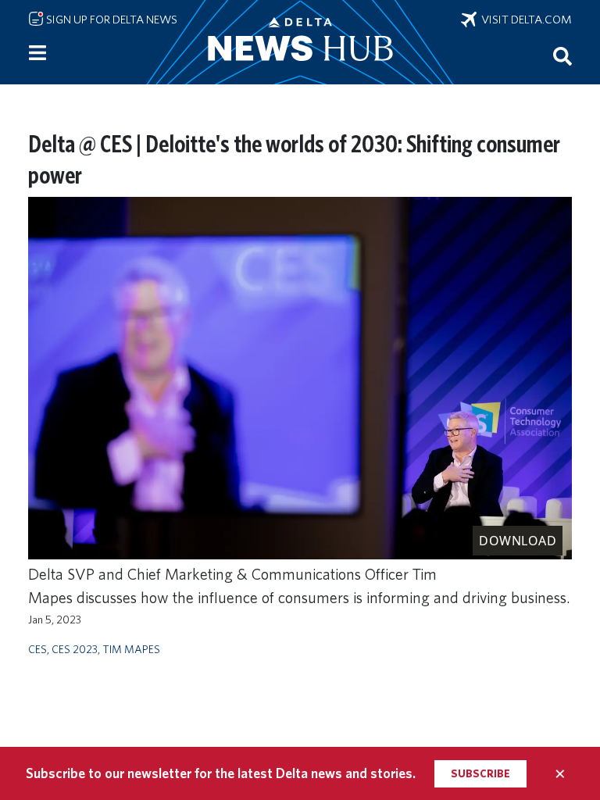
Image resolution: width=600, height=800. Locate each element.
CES (37, 648)
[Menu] (37, 53)
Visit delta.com (524, 19)
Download (517, 540)
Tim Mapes (131, 648)
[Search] (562, 55)
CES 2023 (75, 648)
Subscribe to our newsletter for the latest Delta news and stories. (221, 773)
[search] (562, 55)
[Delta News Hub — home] (300, 42)
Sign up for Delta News (110, 19)
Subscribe (480, 773)
